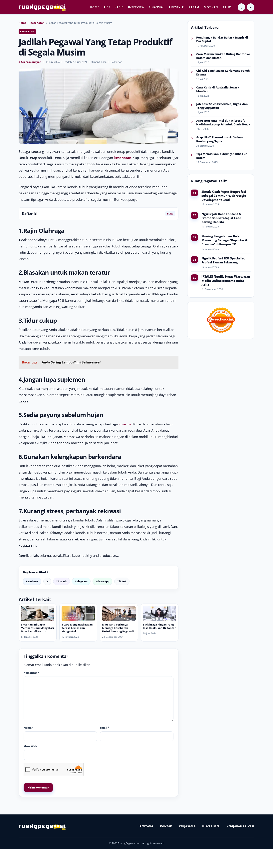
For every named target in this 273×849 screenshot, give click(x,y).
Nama (29, 727)
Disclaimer (211, 826)
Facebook (32, 581)
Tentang (146, 826)
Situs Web (30, 746)
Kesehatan (37, 23)
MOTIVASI (211, 7)
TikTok (122, 581)
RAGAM (193, 7)
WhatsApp (102, 581)
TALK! (227, 7)
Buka (170, 213)
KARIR (119, 7)
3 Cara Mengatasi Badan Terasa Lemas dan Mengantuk (77, 628)
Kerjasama (187, 826)
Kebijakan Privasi (240, 826)
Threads (61, 581)
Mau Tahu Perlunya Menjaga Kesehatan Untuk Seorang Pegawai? (118, 628)
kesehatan (122, 157)
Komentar (31, 672)
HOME (94, 7)
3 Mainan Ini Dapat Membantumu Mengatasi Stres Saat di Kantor (37, 628)
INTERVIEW (136, 7)
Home (22, 23)
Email (104, 727)
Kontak (166, 826)
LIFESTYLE (176, 7)
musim (125, 424)
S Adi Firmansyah (30, 62)
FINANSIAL (156, 7)
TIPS (107, 7)
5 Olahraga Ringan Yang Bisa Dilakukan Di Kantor (159, 626)
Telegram (81, 581)
